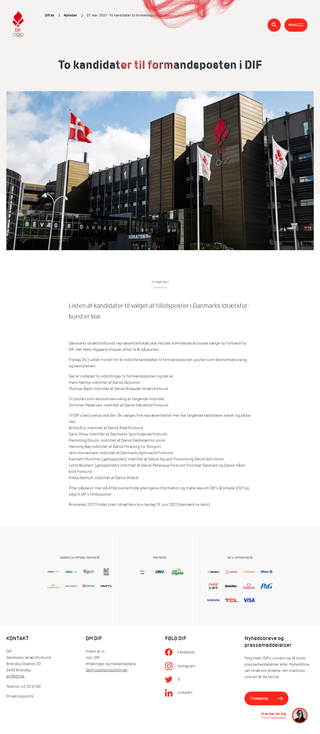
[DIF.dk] (18, 24)
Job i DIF (93, 657)
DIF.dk (49, 15)
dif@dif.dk (15, 676)
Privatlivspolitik (20, 696)
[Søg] (274, 25)
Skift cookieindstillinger (107, 670)
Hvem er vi (95, 651)
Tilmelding (259, 698)
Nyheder (70, 15)
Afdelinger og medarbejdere (111, 664)
